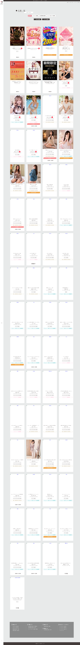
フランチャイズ (61, 630)
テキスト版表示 (46, 19)
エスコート (35, 15)
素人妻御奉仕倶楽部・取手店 (47, 629)
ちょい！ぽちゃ (51, 15)
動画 (66, 85)
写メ (17, 51)
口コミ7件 (33, 395)
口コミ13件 (32, 257)
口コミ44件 (49, 154)
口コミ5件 (33, 188)
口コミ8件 (33, 429)
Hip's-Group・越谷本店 (15, 626)
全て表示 (30, 15)
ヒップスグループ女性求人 (62, 626)
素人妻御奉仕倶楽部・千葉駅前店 (32, 626)
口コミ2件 (17, 429)
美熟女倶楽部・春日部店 (15, 630)
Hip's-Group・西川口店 (15, 627)
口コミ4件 (50, 395)
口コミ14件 (17, 498)
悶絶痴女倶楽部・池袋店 (46, 626)
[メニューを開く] (1, 322)
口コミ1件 (17, 257)
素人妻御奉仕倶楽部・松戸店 (32, 627)
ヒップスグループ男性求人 (62, 627)
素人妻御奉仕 (43, 15)
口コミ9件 (49, 188)
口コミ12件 (66, 154)
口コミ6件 (17, 188)
